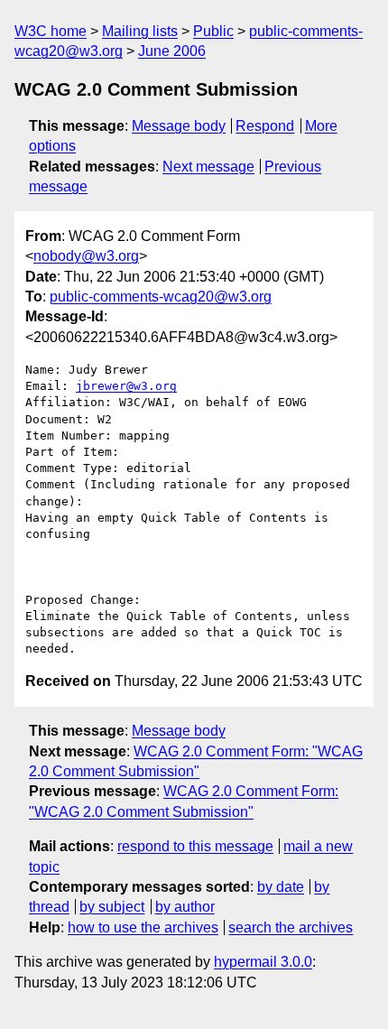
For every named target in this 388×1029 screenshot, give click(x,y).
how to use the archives (143, 927)
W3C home (50, 31)
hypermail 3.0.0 (263, 961)
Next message (208, 166)
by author (185, 906)
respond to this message (195, 846)
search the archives (290, 927)
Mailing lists (140, 31)
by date (280, 887)
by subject (111, 906)
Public (213, 31)
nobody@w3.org (86, 256)
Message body (179, 126)
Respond (265, 126)
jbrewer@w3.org (126, 386)
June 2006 (172, 51)
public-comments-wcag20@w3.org (161, 296)
